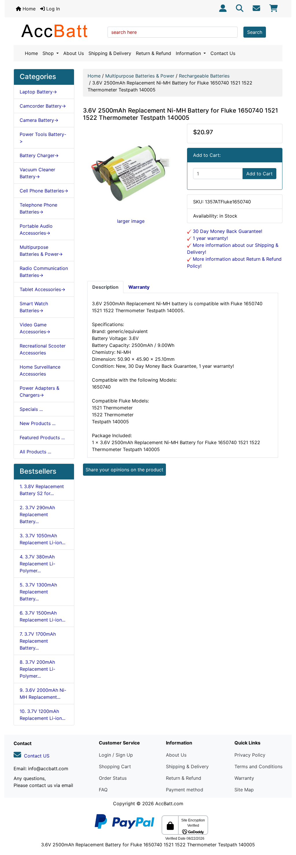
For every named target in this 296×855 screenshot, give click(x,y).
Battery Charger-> (39, 155)
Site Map (244, 790)
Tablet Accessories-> (42, 289)
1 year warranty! (209, 238)
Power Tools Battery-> (43, 137)
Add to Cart (259, 173)
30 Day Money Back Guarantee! (226, 231)
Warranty (244, 778)
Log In (52, 9)
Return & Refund (153, 53)
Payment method (184, 790)
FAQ (103, 790)
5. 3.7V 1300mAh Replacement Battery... (38, 592)
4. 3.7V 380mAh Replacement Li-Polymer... (37, 563)
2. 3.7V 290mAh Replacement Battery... (37, 514)
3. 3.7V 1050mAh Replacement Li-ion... (42, 539)
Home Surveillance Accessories (40, 370)
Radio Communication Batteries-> (44, 271)
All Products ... (35, 452)
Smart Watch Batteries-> (34, 307)
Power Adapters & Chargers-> (39, 391)
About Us (73, 53)
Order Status (113, 778)
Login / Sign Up (116, 755)
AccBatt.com (169, 803)
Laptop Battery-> (38, 92)
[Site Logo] (58, 31)
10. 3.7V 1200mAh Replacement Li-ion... (42, 714)
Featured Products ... (42, 437)
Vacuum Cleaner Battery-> (37, 173)
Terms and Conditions (258, 766)
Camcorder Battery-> (43, 106)
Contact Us (222, 53)
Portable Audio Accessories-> (36, 229)
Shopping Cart (115, 766)
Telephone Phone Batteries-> (38, 208)
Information (189, 53)
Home (28, 9)
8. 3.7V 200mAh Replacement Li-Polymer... (37, 669)
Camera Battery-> (39, 120)
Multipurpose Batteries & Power (139, 76)
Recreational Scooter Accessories (43, 349)
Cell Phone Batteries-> (44, 191)
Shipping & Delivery (109, 53)
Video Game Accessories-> (35, 328)
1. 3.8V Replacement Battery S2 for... (42, 489)
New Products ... (38, 423)
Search (254, 32)
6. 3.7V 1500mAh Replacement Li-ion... (42, 616)
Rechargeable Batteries (204, 76)
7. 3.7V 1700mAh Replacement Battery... (38, 641)
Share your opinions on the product (124, 469)
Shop (48, 53)
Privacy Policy (249, 755)
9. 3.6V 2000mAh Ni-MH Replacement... (43, 693)
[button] (285, 826)
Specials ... (31, 409)
